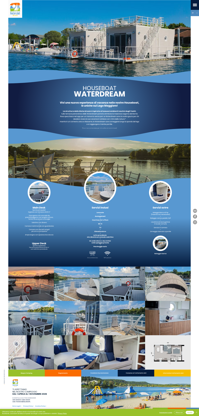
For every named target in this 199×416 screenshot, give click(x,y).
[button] (195, 5)
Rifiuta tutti (179, 412)
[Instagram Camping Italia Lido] (195, 222)
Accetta (189, 412)
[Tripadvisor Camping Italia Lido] (195, 211)
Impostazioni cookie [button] (165, 412)
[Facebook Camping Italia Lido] (195, 216)
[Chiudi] (196, 412)
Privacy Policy (62, 413)
